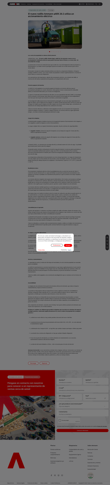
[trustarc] (69, 250)
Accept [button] (68, 245)
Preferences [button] (56, 245)
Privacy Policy (41, 250)
